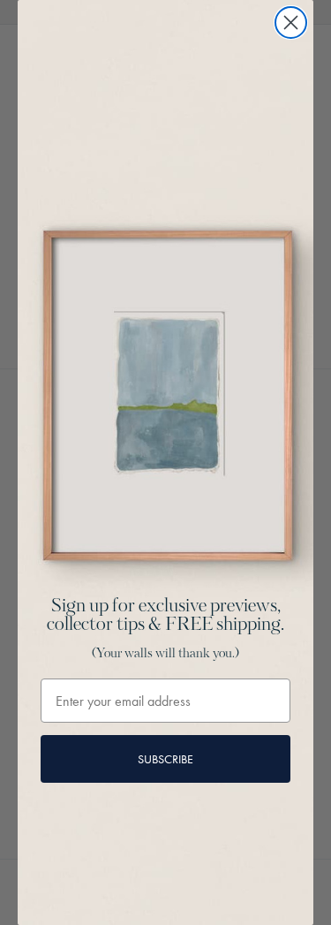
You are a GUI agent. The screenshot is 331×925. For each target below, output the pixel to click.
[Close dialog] (290, 22)
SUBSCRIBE (165, 759)
